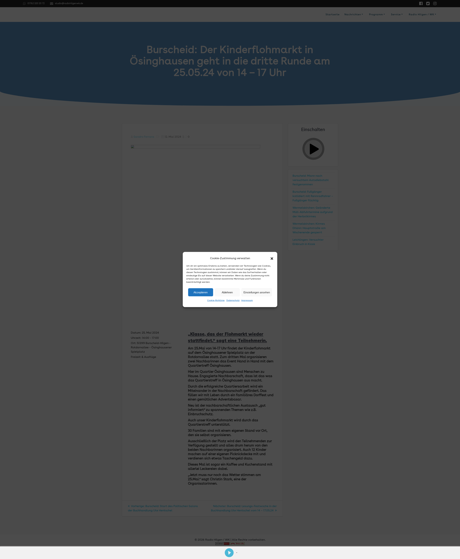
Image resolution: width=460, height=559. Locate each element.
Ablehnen (227, 292)
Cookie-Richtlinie (216, 300)
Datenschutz (233, 300)
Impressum (247, 300)
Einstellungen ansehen (256, 292)
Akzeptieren (201, 292)
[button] (272, 258)
